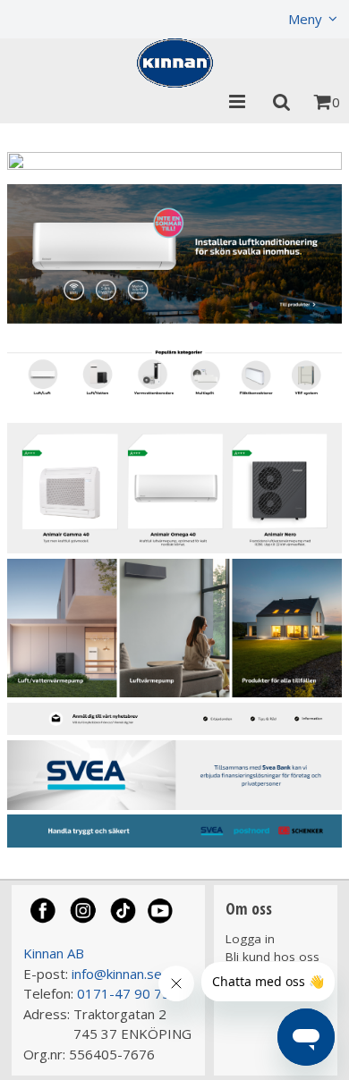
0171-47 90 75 (123, 993)
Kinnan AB (53, 953)
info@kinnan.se (117, 974)
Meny (305, 19)
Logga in (250, 939)
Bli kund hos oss (272, 957)
